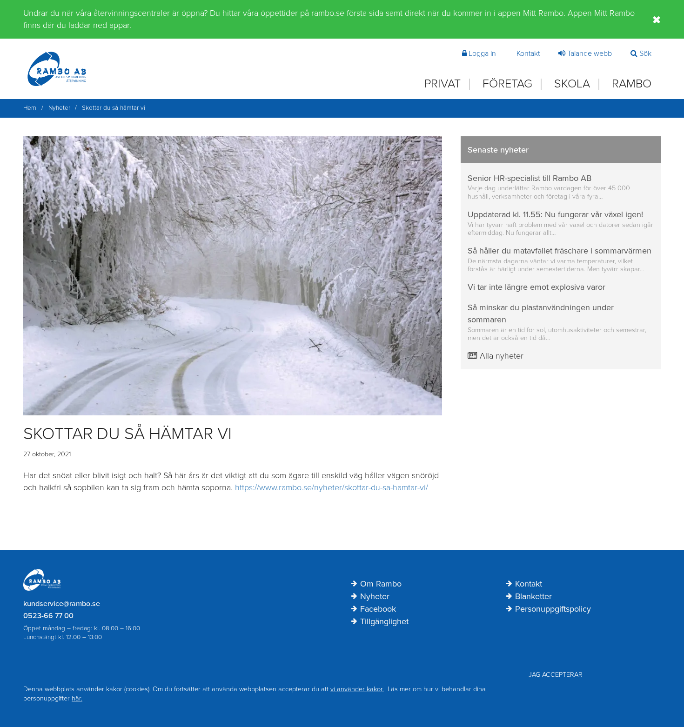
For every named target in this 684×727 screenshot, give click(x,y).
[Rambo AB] (56, 69)
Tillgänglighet (384, 622)
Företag (507, 84)
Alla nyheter (500, 356)
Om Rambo (381, 584)
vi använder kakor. (357, 689)
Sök (645, 53)
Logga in (482, 53)
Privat (442, 84)
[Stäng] (657, 19)
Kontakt (528, 53)
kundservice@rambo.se (61, 603)
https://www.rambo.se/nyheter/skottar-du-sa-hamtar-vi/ (331, 487)
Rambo (631, 84)
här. (77, 698)
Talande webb (589, 53)
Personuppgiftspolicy (553, 609)
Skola (572, 84)
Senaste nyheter (498, 150)
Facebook (378, 609)
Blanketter (533, 596)
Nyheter (374, 596)
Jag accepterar (556, 675)
